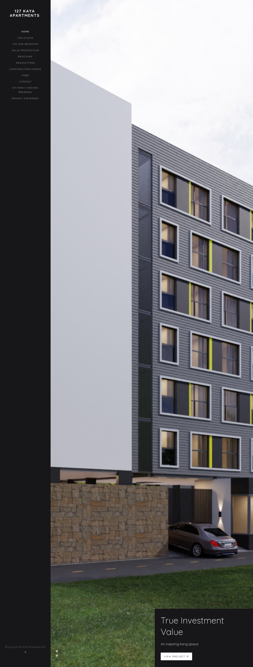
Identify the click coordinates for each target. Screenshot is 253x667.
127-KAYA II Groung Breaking (25, 90)
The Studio (25, 37)
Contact (25, 81)
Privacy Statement (25, 98)
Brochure (25, 56)
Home (25, 31)
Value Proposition (25, 50)
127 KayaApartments (25, 13)
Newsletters (25, 62)
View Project (175, 656)
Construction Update (25, 69)
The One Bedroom (25, 44)
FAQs (25, 75)
